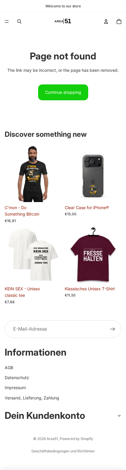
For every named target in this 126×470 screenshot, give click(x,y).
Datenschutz (17, 377)
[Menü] (6, 21)
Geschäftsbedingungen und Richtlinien (63, 451)
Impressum (15, 387)
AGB (9, 367)
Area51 (52, 438)
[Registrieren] (112, 329)
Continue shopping (63, 92)
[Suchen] (19, 21)
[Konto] (106, 21)
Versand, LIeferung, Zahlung (32, 397)
